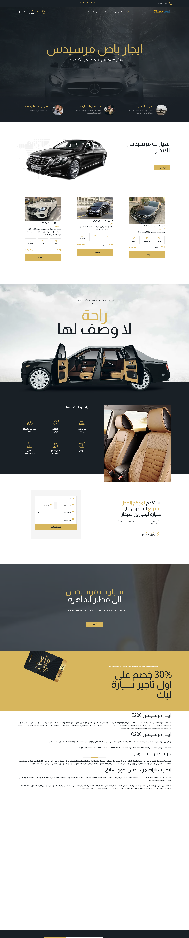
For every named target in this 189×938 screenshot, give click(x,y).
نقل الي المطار (145, 106)
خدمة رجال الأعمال (91, 106)
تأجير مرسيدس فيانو (103, 220)
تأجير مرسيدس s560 (51, 222)
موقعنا (126, 521)
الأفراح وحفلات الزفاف (38, 106)
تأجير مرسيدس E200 (154, 225)
